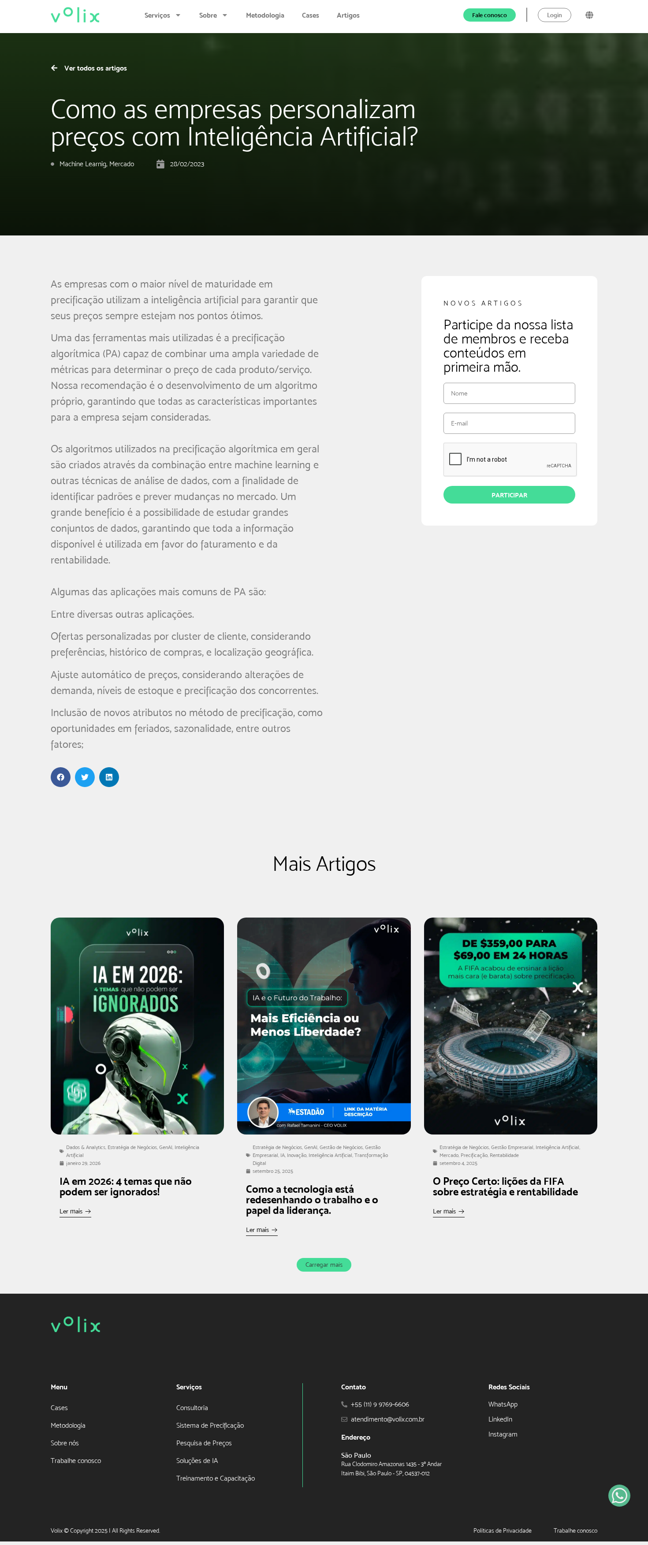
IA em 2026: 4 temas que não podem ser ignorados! (126, 1186)
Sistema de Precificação (210, 1425)
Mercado (121, 164)
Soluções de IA (197, 1460)
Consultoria (192, 1407)
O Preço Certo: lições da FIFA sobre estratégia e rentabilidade (505, 1186)
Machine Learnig (83, 164)
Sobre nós (65, 1443)
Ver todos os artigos (95, 67)
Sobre (208, 15)
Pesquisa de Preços (204, 1443)
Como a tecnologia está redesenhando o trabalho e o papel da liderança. (312, 1200)
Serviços (157, 15)
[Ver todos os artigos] (54, 67)
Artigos (348, 15)
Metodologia (265, 15)
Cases (310, 15)
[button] (61, 777)
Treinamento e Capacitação (215, 1478)
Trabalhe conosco (76, 1460)
